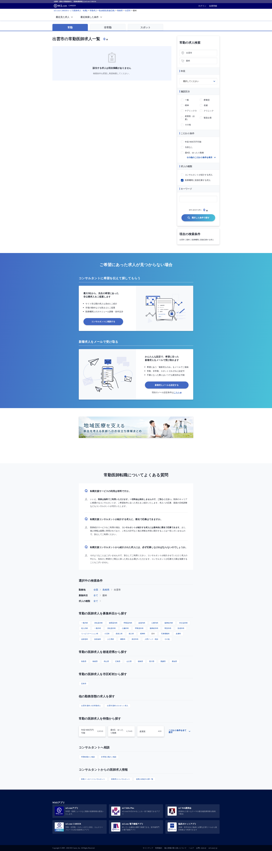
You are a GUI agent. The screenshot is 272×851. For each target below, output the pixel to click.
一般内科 (84, 623)
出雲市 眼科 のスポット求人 (117, 705)
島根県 (106, 589)
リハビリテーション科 (89, 633)
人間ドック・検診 (151, 639)
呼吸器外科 (139, 628)
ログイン (202, 6)
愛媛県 (163, 661)
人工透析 (110, 639)
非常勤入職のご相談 (108, 757)
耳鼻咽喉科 (165, 633)
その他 (167, 639)
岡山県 (106, 661)
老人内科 (84, 628)
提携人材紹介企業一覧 (144, 779)
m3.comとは (213, 848)
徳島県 (140, 661)
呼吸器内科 (128, 623)
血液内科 (141, 623)
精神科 (142, 633)
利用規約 (158, 848)
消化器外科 (111, 628)
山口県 (129, 661)
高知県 (174, 661)
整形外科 (167, 628)
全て (96, 595)
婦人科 (131, 633)
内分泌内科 (183, 623)
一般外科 (97, 628)
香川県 (151, 661)
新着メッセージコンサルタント (93, 779)
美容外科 (135, 639)
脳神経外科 (154, 628)
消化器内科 (98, 623)
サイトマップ (148, 848)
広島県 (117, 661)
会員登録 (213, 6)
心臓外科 (125, 628)
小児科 (107, 633)
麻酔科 (122, 639)
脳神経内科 (168, 623)
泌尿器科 (84, 639)
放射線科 (97, 639)
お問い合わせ (201, 848)
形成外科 (181, 628)
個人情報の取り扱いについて (175, 848)
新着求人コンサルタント (120, 779)
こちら (177, 392)
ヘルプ (191, 848)
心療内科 (154, 623)
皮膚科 (178, 633)
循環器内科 (113, 623)
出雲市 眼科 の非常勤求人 (91, 705)
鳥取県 (83, 661)
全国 (96, 589)
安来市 (83, 683)
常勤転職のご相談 (88, 757)
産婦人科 (119, 633)
